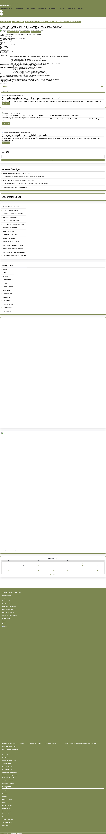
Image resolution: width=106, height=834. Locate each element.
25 (23, 573)
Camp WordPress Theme (6, 833)
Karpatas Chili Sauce (7, 755)
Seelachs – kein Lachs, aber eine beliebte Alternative (25, 135)
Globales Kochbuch (18, 21)
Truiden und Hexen (7, 307)
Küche (62, 8)
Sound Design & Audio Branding (10, 772)
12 (38, 568)
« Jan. (50, 575)
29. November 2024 (7, 136)
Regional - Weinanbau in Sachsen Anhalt (13, 248)
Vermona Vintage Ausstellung (10, 210)
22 (82, 570)
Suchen (5, 152)
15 (82, 568)
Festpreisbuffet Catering (8, 609)
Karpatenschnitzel (6, 8)
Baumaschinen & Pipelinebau (9, 775)
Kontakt (80, 8)
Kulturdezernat (6, 290)
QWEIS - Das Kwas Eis (9, 238)
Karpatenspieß (6, 601)
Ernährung (26, 743)
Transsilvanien (53, 8)
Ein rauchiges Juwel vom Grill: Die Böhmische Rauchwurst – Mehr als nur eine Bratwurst (25, 183)
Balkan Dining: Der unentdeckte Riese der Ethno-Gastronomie (18, 180)
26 (38, 573)
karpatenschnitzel (5, 5)
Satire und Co (6, 297)
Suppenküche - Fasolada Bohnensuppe (13, 245)
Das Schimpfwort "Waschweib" (10, 749)
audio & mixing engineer (8, 780)
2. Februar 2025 (4, 28)
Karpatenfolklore (6, 757)
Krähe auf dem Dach (7, 766)
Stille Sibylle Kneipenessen (9, 606)
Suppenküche (6, 300)
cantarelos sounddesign (8, 783)
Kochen (18, 743)
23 (97, 570)
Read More (6, 104)
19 (38, 570)
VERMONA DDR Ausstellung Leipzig (11, 592)
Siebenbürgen (71, 8)
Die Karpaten (19, 8)
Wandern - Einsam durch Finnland (11, 206)
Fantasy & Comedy (8, 279)
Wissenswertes (41, 21)
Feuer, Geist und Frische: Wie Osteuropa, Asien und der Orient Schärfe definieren (23, 176)
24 (8, 573)
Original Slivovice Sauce (8, 598)
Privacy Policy (6, 624)
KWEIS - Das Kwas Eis (8, 612)
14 (67, 568)
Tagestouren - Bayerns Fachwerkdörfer (13, 213)
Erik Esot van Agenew (17, 28)
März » (55, 575)
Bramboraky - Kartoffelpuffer (10, 227)
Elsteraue (5, 276)
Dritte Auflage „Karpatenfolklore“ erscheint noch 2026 (16, 173)
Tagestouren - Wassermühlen (10, 217)
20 (53, 570)
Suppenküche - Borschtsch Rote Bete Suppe (14, 255)
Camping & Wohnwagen (9, 231)
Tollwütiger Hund (6, 763)
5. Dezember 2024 (6, 117)
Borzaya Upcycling (7, 769)
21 (67, 570)
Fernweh (5, 283)
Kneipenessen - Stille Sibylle (10, 234)
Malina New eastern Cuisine (9, 760)
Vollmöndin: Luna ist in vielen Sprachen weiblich (15, 187)
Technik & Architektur (8, 304)
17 (8, 570)
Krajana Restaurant (7, 618)
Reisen (43, 743)
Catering (5, 272)
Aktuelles (5, 269)
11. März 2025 (5, 99)
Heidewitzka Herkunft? (8, 778)
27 (53, 573)
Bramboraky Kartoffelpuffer (9, 746)
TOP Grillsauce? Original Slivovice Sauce (13, 224)
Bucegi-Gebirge (30, 8)
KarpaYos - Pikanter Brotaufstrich (10, 752)
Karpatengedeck (6, 595)
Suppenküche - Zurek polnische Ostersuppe (14, 252)
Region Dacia (42, 8)
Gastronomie (60, 743)
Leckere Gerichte (30, 21)
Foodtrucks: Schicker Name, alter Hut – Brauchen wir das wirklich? (31, 98)
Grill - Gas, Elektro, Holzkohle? (11, 220)
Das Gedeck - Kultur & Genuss (11, 241)
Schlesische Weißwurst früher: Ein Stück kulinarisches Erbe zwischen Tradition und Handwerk (43, 116)
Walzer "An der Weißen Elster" (10, 615)
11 (23, 568)
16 (97, 568)
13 (53, 568)
